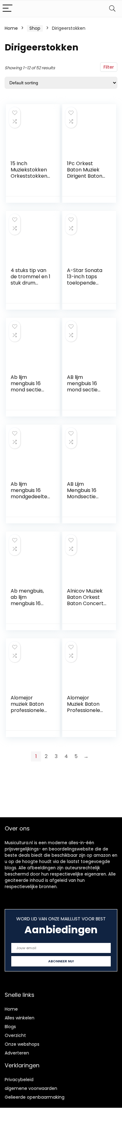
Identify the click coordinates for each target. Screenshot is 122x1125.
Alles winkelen (19, 1018)
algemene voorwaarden (31, 1088)
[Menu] (7, 8)
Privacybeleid (19, 1079)
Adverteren (17, 1053)
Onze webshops (22, 1044)
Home (11, 28)
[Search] (112, 8)
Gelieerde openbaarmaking (34, 1097)
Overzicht (15, 1035)
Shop (34, 28)
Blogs (10, 1026)
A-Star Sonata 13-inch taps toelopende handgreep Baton (84, 283)
